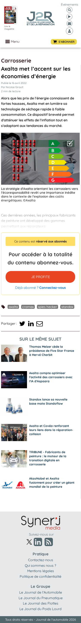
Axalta (13, 307)
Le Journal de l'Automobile (40, 592)
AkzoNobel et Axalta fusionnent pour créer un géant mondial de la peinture (52, 483)
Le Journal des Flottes (40, 603)
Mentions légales (40, 571)
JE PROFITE (40, 277)
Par (12, 87)
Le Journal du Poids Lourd (40, 609)
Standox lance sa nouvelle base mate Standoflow (48, 401)
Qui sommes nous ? (40, 565)
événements (69, 4)
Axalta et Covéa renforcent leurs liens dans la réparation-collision (51, 430)
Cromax (28, 307)
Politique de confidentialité (40, 576)
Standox (67, 307)
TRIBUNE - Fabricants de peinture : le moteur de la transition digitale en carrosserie (47, 458)
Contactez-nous (40, 560)
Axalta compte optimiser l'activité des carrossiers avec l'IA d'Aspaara (50, 377)
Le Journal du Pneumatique (41, 598)
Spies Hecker (47, 307)
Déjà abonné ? (40, 287)
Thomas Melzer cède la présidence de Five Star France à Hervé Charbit (51, 351)
